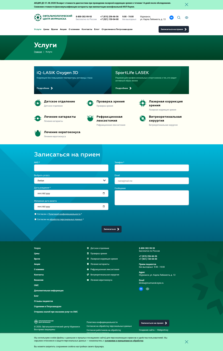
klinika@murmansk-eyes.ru (151, 282)
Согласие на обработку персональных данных (109, 326)
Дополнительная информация (48, 290)
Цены (46, 29)
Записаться (110, 229)
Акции (63, 29)
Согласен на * (60, 219)
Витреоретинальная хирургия (104, 274)
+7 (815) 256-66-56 (109, 16)
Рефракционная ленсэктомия (104, 269)
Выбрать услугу (42, 175)
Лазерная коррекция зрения (104, 258)
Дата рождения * (42, 187)
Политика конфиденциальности (102, 322)
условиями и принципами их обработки (124, 340)
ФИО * (37, 162)
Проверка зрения (98, 253)
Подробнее (43, 88)
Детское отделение (99, 248)
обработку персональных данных (66, 219)
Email (117, 175)
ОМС (36, 285)
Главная (38, 51)
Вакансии (38, 280)
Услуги (37, 29)
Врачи (54, 29)
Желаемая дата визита (45, 200)
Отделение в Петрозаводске (117, 29)
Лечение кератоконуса (101, 280)
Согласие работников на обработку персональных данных (104, 331)
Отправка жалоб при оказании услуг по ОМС (56, 311)
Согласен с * (59, 214)
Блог (96, 29)
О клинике (74, 29)
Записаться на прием (172, 29)
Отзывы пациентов (43, 301)
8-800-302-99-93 (84, 16)
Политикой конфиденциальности (64, 214)
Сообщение (120, 188)
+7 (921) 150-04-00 (109, 19)
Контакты (87, 29)
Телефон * (119, 162)
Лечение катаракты (99, 264)
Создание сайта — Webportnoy (153, 330)
